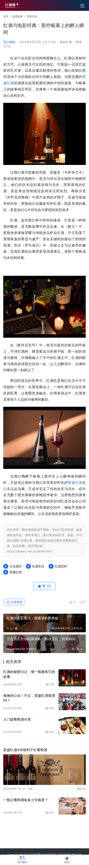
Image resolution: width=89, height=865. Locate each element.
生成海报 (16, 602)
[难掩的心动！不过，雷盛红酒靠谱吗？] (72, 701)
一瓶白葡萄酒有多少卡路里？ (25, 800)
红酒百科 (61, 566)
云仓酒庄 (16, 566)
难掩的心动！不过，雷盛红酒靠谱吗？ (29, 697)
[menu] (82, 6)
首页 (5, 16)
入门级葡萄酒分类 (17, 719)
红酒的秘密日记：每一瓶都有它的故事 (29, 674)
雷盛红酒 (75, 482)
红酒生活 (38, 566)
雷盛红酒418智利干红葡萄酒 (25, 750)
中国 (30, 788)
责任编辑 (9, 42)
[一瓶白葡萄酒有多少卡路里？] (72, 806)
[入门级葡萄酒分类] (72, 725)
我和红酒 (66, 42)
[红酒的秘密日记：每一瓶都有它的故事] (72, 677)
